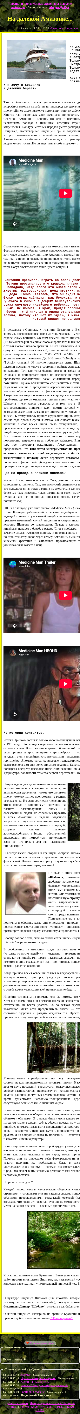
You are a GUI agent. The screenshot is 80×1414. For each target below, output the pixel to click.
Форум (24, 1406)
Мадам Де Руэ (59, 7)
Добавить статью (16, 1403)
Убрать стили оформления (64, 28)
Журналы (46, 1406)
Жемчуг (25, 1374)
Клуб (34, 1406)
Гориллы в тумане (33, 1391)
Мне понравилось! (41, 1343)
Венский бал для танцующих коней (44, 1385)
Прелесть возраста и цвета (38, 1378)
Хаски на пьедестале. (35, 1381)
